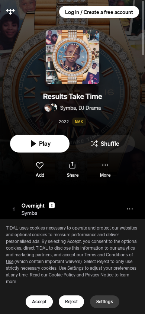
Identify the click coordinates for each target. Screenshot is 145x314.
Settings (104, 301)
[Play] (13, 209)
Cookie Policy (62, 275)
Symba (68, 107)
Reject (71, 301)
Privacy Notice (99, 275)
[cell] (14, 209)
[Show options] (130, 209)
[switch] (40, 169)
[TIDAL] (10, 11)
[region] (72, 266)
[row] (72, 209)
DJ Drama (89, 107)
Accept (39, 301)
